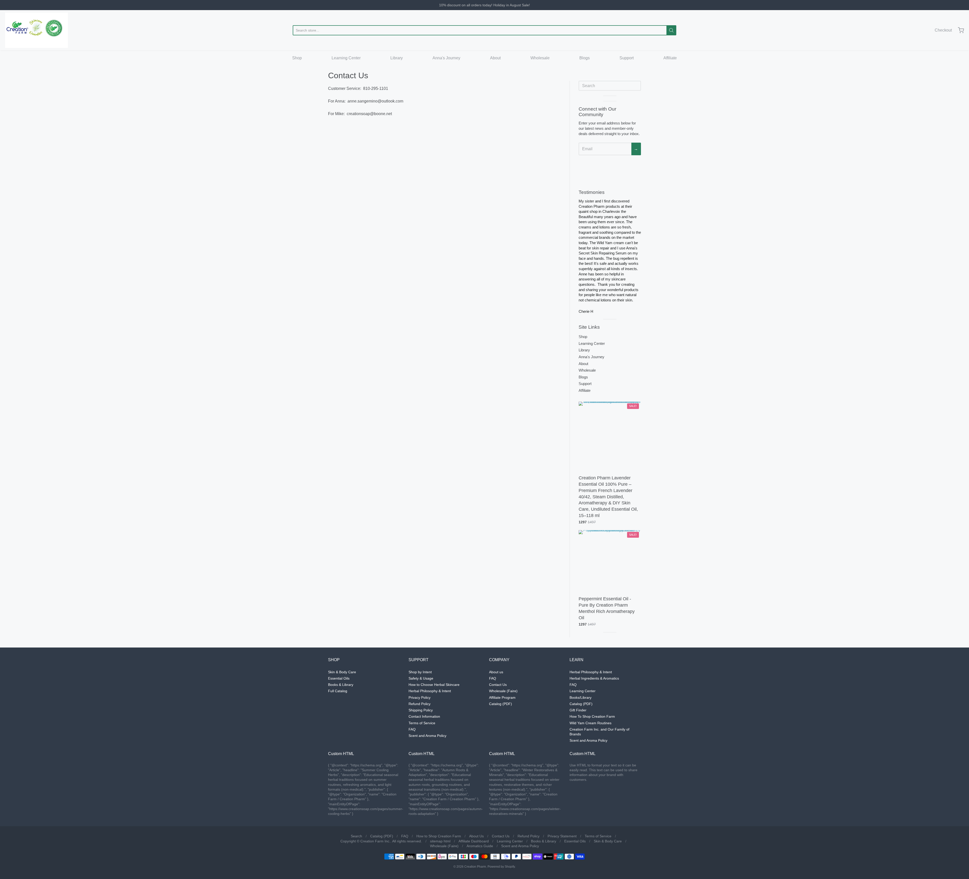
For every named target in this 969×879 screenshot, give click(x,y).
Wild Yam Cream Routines (590, 723)
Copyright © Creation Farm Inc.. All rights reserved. (381, 841)
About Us (476, 836)
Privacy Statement (562, 836)
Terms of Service (422, 723)
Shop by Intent (420, 672)
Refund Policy (419, 704)
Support (627, 58)
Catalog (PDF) (500, 704)
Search (356, 836)
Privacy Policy (419, 697)
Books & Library (340, 685)
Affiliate (670, 58)
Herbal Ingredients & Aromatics (594, 678)
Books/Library (580, 697)
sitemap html (440, 841)
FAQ (412, 729)
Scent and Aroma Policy (427, 736)
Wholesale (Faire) (503, 691)
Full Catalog (337, 691)
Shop (297, 58)
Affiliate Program (502, 697)
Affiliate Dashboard (474, 841)
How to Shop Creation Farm (438, 836)
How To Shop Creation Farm (592, 716)
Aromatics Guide (480, 846)
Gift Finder (578, 710)
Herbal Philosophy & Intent (430, 691)
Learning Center (346, 58)
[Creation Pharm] (36, 30)
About (495, 58)
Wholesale (540, 58)
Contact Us (498, 685)
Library (396, 58)
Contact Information (424, 716)
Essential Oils (338, 678)
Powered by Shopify (501, 866)
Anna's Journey (446, 58)
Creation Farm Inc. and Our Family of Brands (599, 731)
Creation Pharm (475, 866)
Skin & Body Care (342, 672)
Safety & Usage (421, 678)
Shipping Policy (421, 710)
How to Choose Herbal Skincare (434, 685)
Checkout (943, 30)
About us (496, 672)
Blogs (584, 58)
